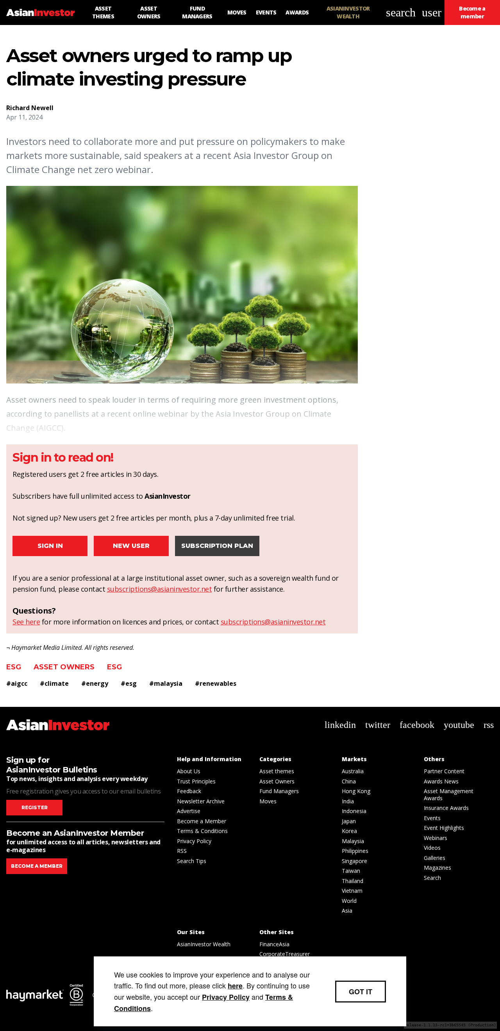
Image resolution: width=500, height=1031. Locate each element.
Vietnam (352, 890)
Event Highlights (444, 827)
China (349, 781)
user (431, 12)
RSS (182, 850)
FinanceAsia (274, 944)
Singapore (354, 861)
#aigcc (16, 683)
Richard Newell (30, 107)
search (401, 12)
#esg (129, 683)
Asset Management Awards (448, 794)
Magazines (437, 867)
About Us (188, 771)
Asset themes (276, 771)
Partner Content (444, 771)
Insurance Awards (446, 808)
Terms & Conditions (202, 831)
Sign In (50, 545)
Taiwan (351, 870)
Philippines (355, 850)
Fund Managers (279, 791)
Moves (268, 801)
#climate (54, 683)
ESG (13, 667)
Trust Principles (196, 781)
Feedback (189, 791)
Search (432, 877)
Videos (432, 847)
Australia (353, 771)
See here (26, 621)
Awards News (441, 781)
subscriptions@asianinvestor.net (159, 589)
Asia (347, 910)
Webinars (435, 838)
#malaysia (165, 683)
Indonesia (354, 811)
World (349, 900)
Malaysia (353, 841)
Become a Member (201, 821)
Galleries (434, 858)
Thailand (352, 881)
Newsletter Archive (201, 801)
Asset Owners (64, 667)
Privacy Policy (194, 841)
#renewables (215, 683)
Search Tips (191, 861)
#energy (94, 683)
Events (432, 818)
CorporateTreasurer (284, 954)
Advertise (188, 811)
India (348, 801)
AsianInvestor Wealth (203, 944)
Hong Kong (356, 791)
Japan (349, 821)
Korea (349, 831)
